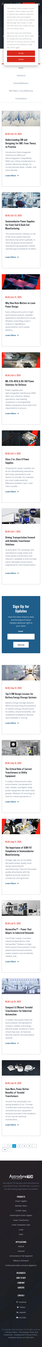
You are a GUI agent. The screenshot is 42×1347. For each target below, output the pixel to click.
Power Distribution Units (21, 1225)
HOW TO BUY (21, 1277)
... (34, 1146)
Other (21, 1234)
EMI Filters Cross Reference (21, 91)
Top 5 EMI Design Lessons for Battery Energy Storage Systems (21, 695)
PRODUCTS (21, 1196)
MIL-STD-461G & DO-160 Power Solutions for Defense (19, 382)
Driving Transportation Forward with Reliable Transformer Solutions (20, 541)
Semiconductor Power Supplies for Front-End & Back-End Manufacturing (20, 224)
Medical (21, 1246)
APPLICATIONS (21, 1242)
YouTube (22, 1317)
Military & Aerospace (21, 1260)
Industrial (21, 1251)
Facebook (22, 1302)
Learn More (10, 175)
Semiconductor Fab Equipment (21, 1256)
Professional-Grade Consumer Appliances (21, 1265)
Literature (21, 75)
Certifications (21, 98)
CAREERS (21, 1287)
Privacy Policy (11, 1332)
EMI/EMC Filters (21, 1206)
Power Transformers (21, 1220)
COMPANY (21, 1282)
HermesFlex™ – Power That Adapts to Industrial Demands (19, 930)
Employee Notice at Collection (21, 1337)
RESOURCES (21, 1273)
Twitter (22, 1307)
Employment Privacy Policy (25, 1335)
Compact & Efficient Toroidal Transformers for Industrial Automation (19, 1011)
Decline (21, 59)
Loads (21, 1230)
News (21, 68)
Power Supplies (21, 1201)
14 (4, 1150)
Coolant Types (21, 1210)
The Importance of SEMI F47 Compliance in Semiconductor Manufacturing (19, 851)
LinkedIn (22, 1312)
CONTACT (21, 1295)
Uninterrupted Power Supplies (21, 1215)
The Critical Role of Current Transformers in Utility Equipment (18, 772)
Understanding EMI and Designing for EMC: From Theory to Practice (20, 143)
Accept (21, 53)
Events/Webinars (21, 83)
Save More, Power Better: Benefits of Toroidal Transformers (17, 1092)
